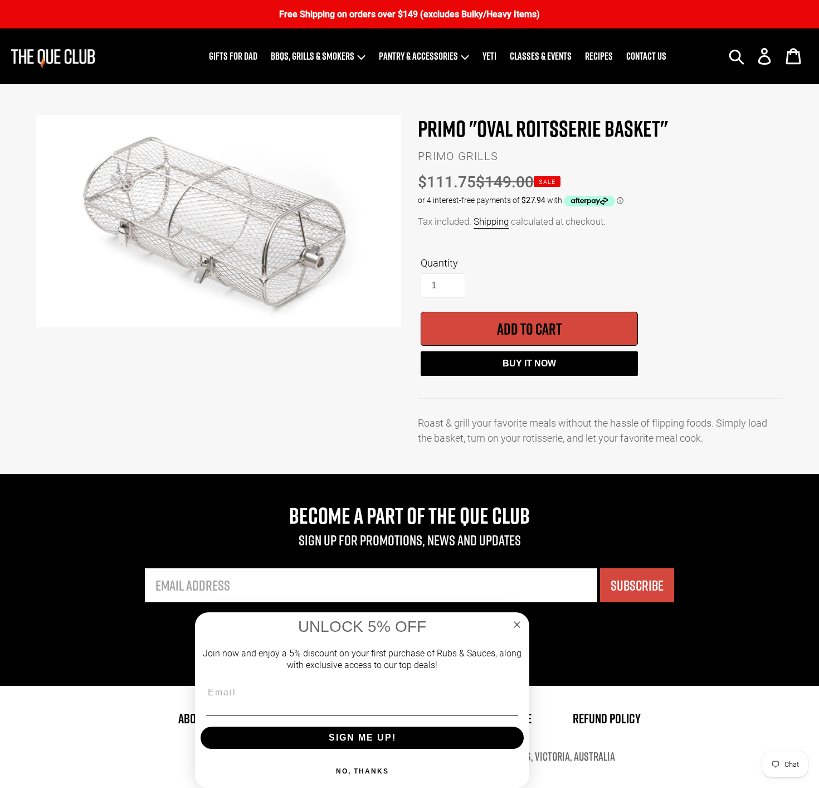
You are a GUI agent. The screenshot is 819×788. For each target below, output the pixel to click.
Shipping (491, 221)
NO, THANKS (362, 771)
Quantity (439, 262)
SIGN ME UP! (362, 737)
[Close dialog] (517, 624)
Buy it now (529, 363)
